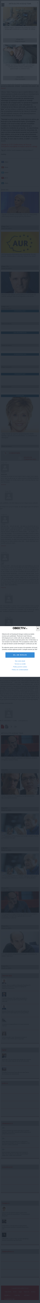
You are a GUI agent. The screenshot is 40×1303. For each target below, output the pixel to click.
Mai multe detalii (20, 661)
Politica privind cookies (20, 667)
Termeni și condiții (20, 664)
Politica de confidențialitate (20, 669)
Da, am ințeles (20, 655)
